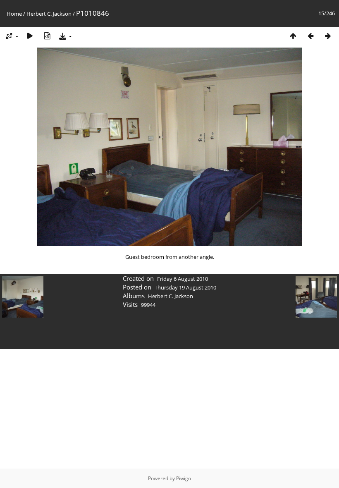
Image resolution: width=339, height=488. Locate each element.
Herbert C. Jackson (49, 13)
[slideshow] (29, 36)
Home (14, 13)
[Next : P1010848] (328, 36)
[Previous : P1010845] (310, 36)
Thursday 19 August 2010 (185, 287)
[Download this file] (64, 36)
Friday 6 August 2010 (182, 278)
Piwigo (183, 478)
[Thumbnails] (293, 36)
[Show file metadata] (47, 36)
